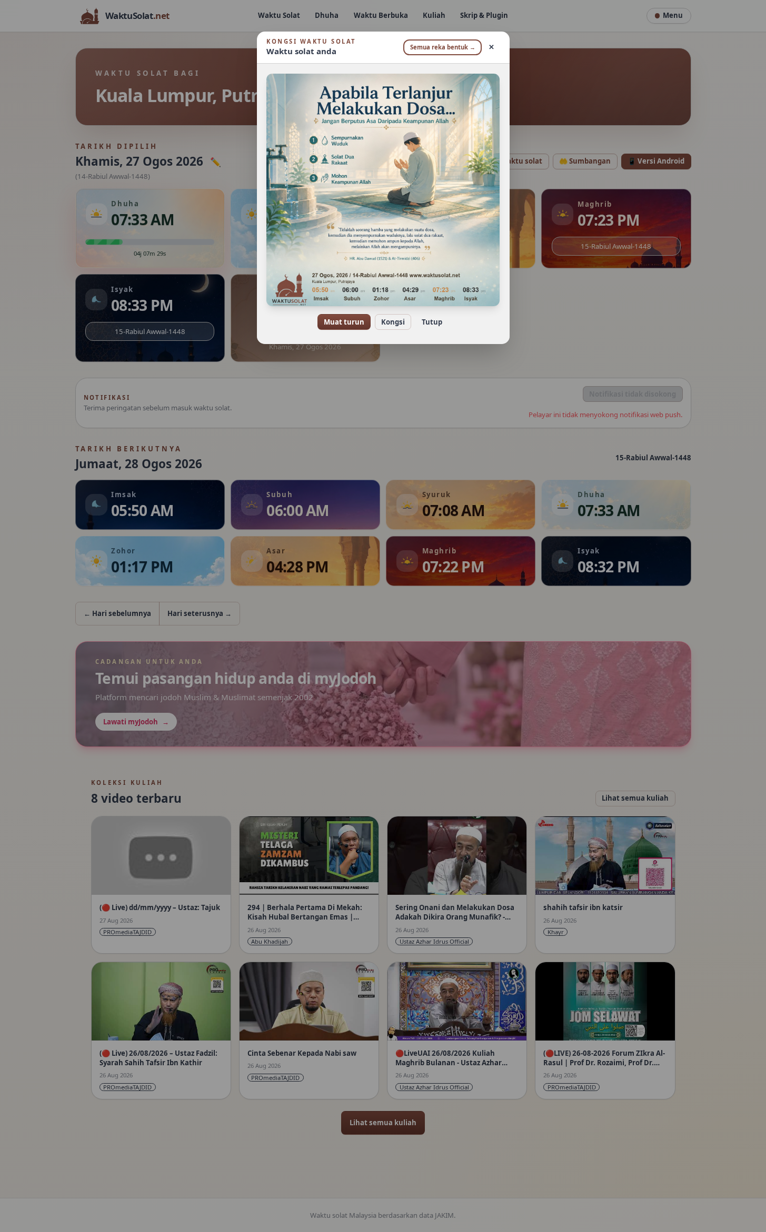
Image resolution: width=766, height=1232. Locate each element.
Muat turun (344, 322)
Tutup (432, 322)
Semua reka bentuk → (442, 47)
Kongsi (393, 322)
